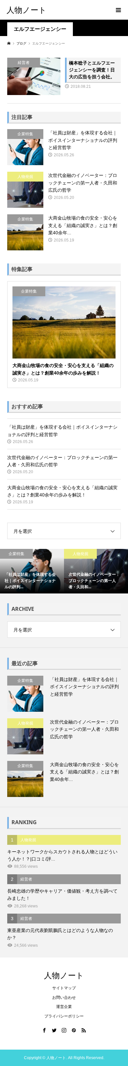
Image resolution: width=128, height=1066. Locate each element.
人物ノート (27, 9)
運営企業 (64, 1006)
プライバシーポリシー (64, 1016)
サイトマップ (64, 988)
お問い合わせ (64, 997)
